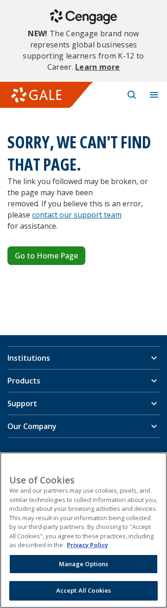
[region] (83, 530)
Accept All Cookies (83, 590)
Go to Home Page (46, 256)
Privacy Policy (87, 545)
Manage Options (84, 564)
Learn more (97, 67)
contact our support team (77, 215)
